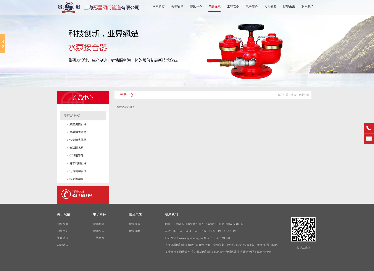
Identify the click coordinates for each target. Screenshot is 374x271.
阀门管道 (207, 251)
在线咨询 (98, 238)
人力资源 (270, 6)
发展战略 (134, 231)
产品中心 (83, 97)
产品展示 (214, 6)
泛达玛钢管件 (77, 171)
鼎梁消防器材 (77, 132)
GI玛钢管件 (76, 155)
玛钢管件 (219, 251)
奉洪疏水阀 (76, 147)
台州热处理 (232, 251)
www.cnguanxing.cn (191, 238)
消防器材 (196, 251)
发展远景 (134, 224)
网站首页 (159, 6)
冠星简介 (62, 224)
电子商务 (252, 6)
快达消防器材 (77, 139)
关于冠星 (177, 6)
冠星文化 (62, 231)
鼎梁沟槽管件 (77, 124)
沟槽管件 (184, 251)
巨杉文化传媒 (235, 244)
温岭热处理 (247, 251)
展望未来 (289, 6)
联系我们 (307, 6)
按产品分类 (72, 115)
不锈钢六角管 (262, 251)
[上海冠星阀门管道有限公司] (100, 11)
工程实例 (233, 6)
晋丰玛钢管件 (77, 163)
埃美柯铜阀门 (77, 179)
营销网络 (98, 224)
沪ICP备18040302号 (256, 244)
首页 (293, 94)
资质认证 (62, 238)
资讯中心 (196, 6)
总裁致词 (62, 244)
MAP (274, 244)
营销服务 (98, 231)
